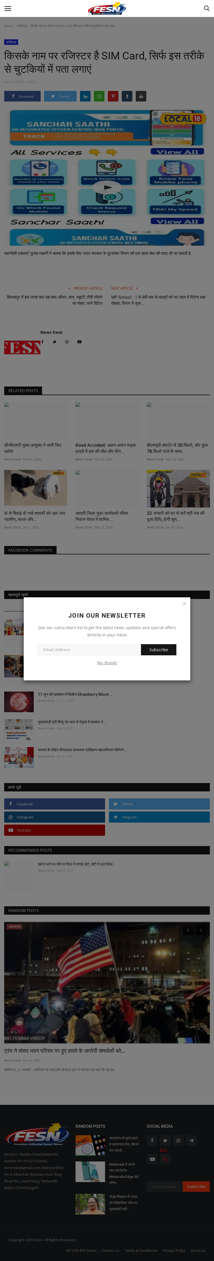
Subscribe (158, 649)
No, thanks (107, 662)
